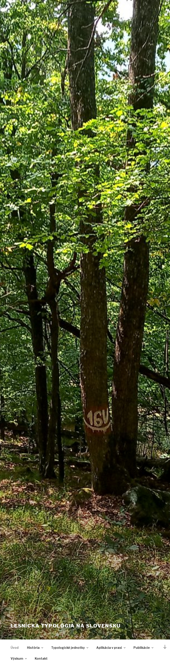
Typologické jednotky (68, 647)
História (33, 647)
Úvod (15, 647)
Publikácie (141, 647)
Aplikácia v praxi (109, 647)
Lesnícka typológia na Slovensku (66, 626)
